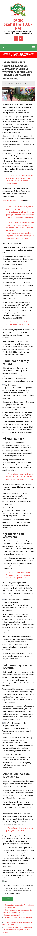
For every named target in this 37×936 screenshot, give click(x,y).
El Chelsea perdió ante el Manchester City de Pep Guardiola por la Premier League (17, 929)
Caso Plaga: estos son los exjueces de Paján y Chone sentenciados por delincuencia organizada (17, 912)
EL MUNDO (7, 899)
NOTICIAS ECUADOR (10, 54)
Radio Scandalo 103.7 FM (18, 24)
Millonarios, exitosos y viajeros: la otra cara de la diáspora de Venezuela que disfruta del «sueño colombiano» (20, 476)
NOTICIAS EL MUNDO (18, 56)
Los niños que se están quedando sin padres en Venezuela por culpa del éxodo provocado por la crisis (20, 235)
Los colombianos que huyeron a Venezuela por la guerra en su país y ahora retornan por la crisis (19, 575)
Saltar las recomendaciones (12, 200)
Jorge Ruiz (23, 83)
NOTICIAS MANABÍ (27, 54)
